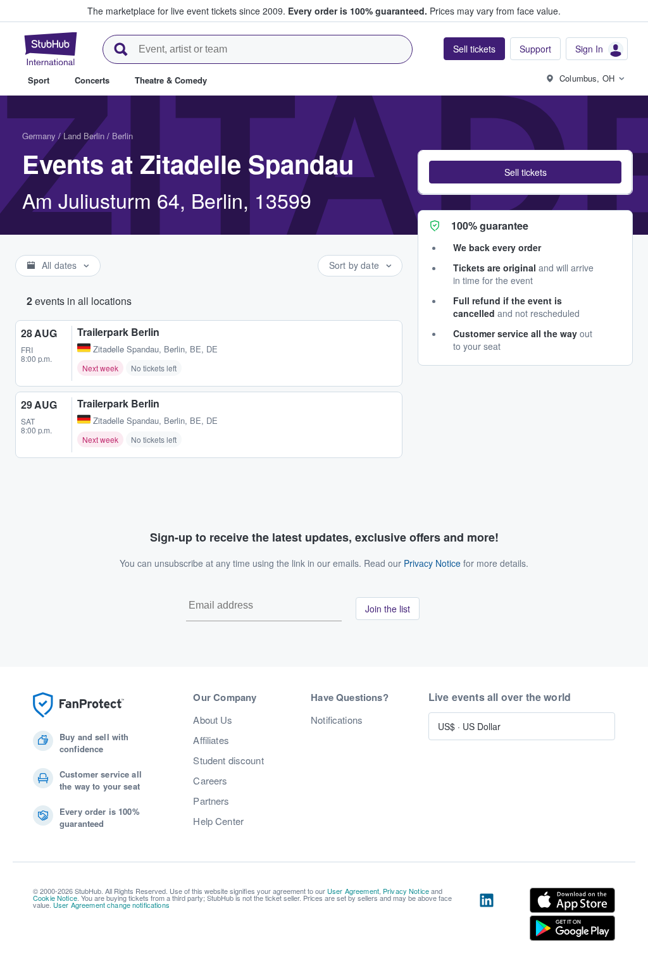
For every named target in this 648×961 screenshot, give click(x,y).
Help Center (218, 821)
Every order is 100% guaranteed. (357, 10)
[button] (525, 172)
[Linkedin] (486, 917)
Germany (39, 136)
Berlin (122, 136)
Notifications (337, 720)
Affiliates (210, 740)
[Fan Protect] (78, 705)
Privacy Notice (432, 563)
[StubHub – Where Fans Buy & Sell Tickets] (50, 49)
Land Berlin (83, 136)
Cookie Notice (55, 898)
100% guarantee (489, 225)
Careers (210, 781)
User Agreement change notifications (111, 905)
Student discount (228, 760)
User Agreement (353, 891)
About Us (212, 720)
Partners (211, 801)
